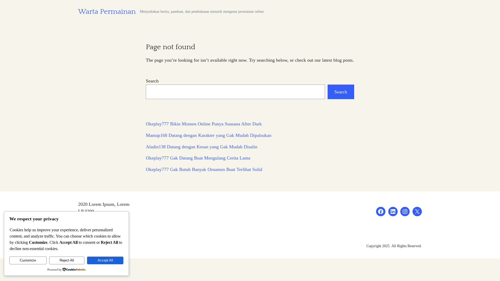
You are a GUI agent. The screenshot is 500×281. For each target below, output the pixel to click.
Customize (28, 260)
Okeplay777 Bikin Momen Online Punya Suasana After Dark (204, 123)
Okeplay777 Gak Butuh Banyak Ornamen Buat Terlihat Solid (204, 169)
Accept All (105, 260)
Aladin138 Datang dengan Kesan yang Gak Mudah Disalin (201, 146)
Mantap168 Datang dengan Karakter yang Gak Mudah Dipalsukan (208, 135)
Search (152, 81)
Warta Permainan (107, 12)
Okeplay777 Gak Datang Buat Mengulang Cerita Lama (198, 158)
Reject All (67, 260)
